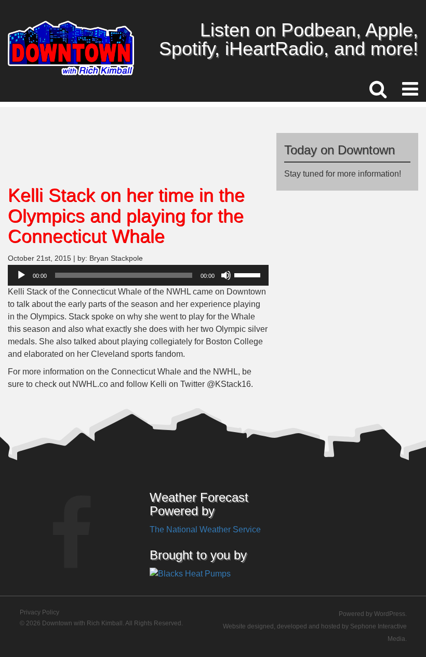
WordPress (389, 614)
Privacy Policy (39, 612)
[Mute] (226, 275)
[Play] (21, 275)
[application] (138, 275)
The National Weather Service (205, 529)
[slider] (248, 274)
